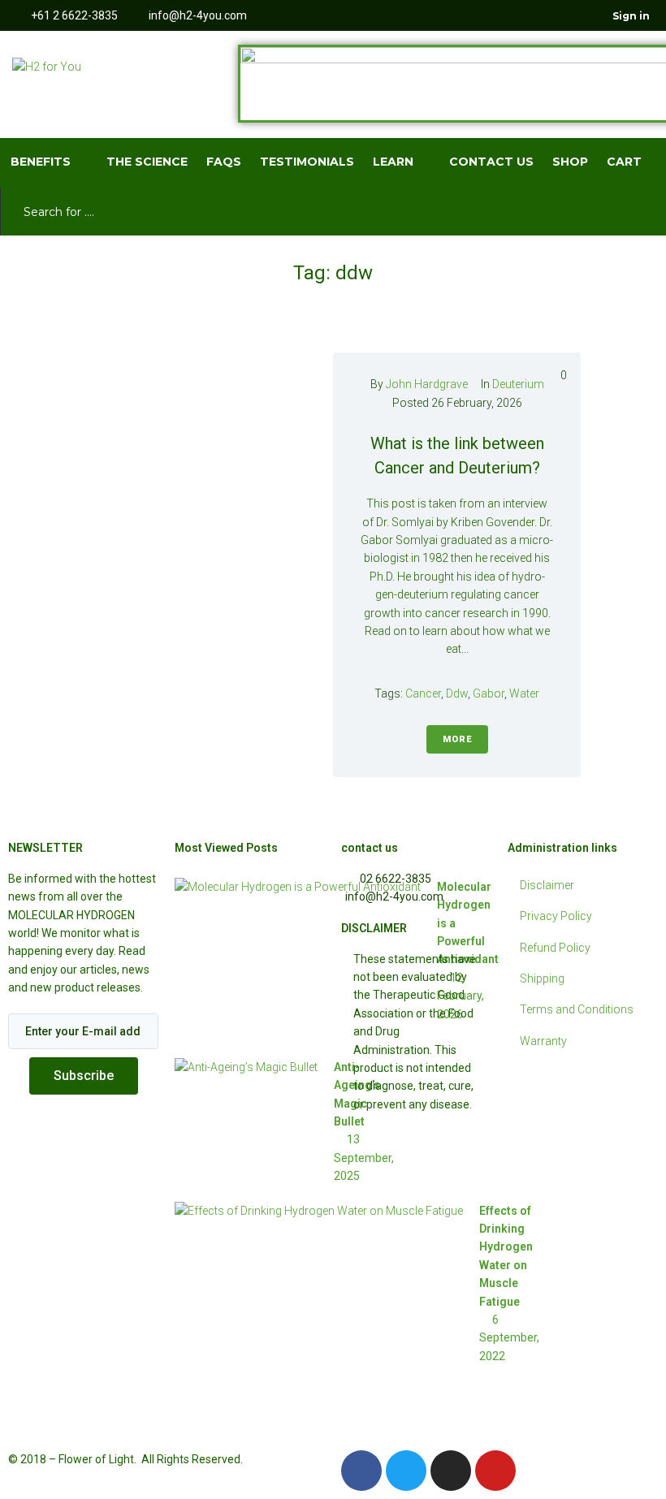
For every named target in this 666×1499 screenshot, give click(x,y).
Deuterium (518, 384)
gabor (488, 693)
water (524, 693)
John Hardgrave (427, 384)
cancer (423, 693)
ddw (457, 693)
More (457, 739)
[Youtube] (563, 15)
